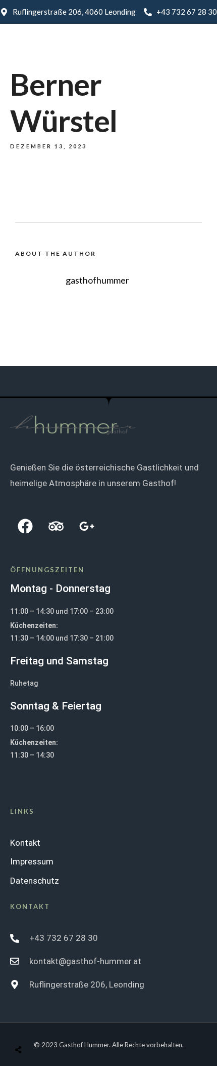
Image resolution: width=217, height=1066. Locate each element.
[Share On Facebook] (31, 1025)
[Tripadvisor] (56, 526)
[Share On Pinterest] (57, 1025)
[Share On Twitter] (44, 1025)
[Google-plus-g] (87, 526)
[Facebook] (25, 526)
